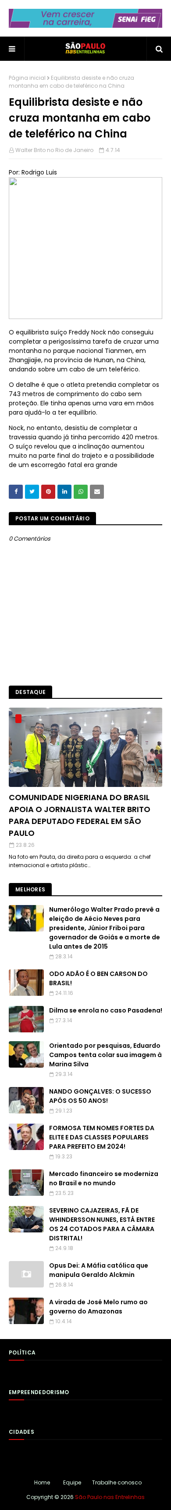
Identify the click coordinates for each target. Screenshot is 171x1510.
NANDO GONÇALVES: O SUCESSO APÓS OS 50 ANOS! (100, 1096)
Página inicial (27, 78)
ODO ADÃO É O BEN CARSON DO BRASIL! (98, 978)
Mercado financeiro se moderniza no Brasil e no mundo (103, 1178)
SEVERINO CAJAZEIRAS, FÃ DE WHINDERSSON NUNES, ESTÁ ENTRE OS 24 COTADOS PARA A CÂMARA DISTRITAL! (102, 1224)
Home (42, 1482)
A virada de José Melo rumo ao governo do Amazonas (98, 1307)
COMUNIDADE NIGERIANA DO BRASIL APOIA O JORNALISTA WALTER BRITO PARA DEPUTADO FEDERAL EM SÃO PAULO (79, 815)
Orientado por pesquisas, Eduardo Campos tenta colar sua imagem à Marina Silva (105, 1055)
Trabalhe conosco (117, 1482)
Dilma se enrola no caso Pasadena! (105, 1010)
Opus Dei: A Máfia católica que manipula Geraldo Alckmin (98, 1270)
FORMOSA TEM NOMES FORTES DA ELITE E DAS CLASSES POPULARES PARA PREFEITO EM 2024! (101, 1137)
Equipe (72, 1482)
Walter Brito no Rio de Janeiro (54, 150)
